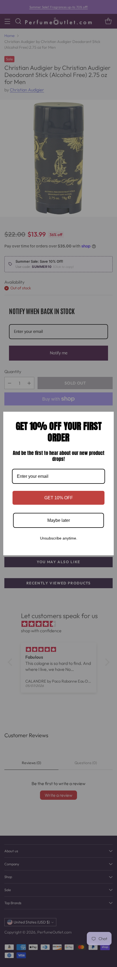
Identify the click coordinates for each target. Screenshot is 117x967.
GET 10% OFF (58, 497)
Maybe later (58, 520)
